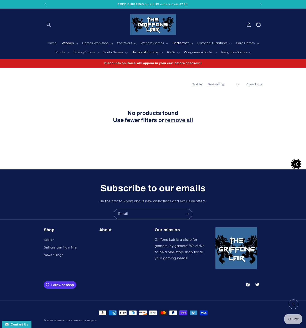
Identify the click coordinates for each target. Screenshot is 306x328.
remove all (179, 120)
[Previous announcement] (45, 4)
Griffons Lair (62, 320)
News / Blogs (53, 255)
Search (49, 239)
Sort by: (197, 84)
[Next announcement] (261, 4)
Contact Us (18, 324)
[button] (48, 24)
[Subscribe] (187, 214)
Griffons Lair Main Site (60, 247)
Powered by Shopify (83, 320)
